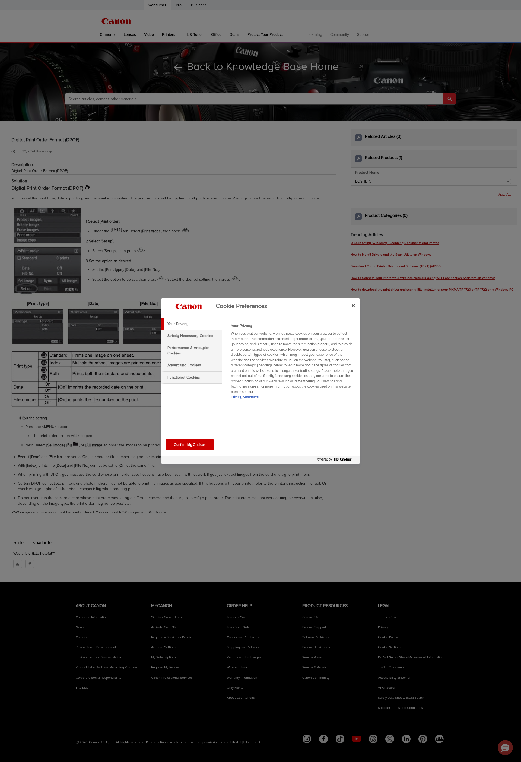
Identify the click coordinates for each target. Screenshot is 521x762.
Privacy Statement (245, 397)
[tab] (191, 324)
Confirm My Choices (189, 445)
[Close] (353, 306)
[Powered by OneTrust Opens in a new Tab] (336, 460)
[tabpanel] (293, 363)
